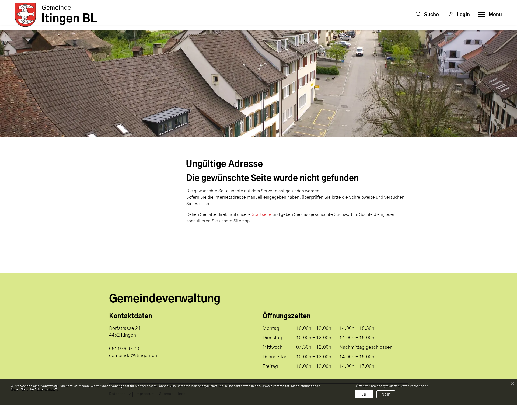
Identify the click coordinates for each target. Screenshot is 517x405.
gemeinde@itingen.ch (133, 355)
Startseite (261, 214)
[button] (427, 15)
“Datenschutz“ (46, 389)
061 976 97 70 (124, 349)
